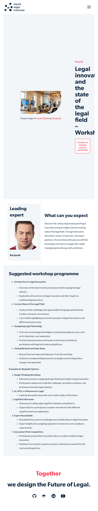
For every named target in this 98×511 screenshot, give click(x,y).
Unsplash (56, 118)
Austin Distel (42, 118)
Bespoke (79, 61)
